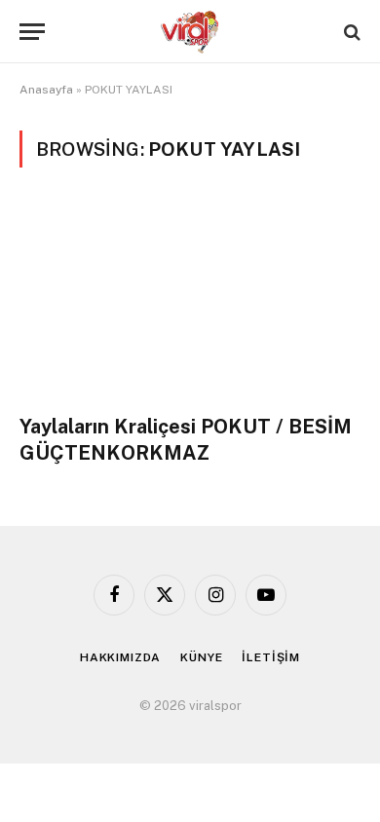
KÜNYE (201, 657)
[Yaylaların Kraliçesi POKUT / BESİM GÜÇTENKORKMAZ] (190, 302)
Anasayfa (46, 89)
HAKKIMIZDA (120, 657)
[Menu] (32, 32)
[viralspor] (190, 31)
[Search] (350, 32)
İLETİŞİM (271, 657)
